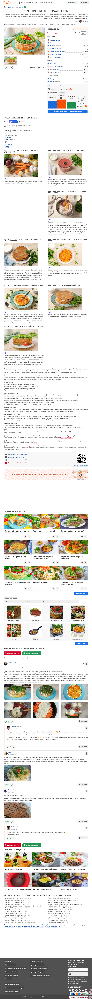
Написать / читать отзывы (16, 457)
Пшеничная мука (55, 54)
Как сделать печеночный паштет (45, 869)
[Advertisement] (24, 83)
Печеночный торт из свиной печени (15, 557)
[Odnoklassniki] (77, 994)
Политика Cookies (11, 972)
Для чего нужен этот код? (80, 465)
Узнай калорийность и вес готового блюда (68, 111)
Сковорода (8, 144)
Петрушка (53, 79)
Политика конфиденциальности (16, 968)
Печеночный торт (14, 620)
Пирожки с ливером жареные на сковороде (73, 557)
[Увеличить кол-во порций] (87, 32)
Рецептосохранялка (27, 2)
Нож (6, 134)
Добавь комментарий (32, 653)
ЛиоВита (85, 21)
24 (8, 822)
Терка (7, 146)
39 (8, 721)
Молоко (52, 45)
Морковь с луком (78, 639)
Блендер (8, 137)
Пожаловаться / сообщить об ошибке (19, 463)
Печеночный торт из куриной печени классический (44, 532)
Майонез (53, 63)
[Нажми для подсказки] (70, 89)
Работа (42, 2)
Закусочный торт (56, 620)
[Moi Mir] (79, 994)
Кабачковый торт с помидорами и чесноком (17, 583)
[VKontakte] (72, 994)
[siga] (6, 753)
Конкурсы (49, 2)
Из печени (35, 620)
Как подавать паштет (69, 889)
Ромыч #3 (11, 790)
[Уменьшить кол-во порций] (87, 34)
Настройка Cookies (11, 975)
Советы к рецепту (55, 24)
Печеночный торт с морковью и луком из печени (17, 532)
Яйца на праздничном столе (68, 601)
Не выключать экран (81, 29)
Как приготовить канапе (13, 869)
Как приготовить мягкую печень (73, 869)
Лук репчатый (54, 69)
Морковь (53, 72)
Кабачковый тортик (40, 582)
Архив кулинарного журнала (40, 975)
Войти (85, 2)
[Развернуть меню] (90, 997)
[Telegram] (87, 994)
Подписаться (79, 974)
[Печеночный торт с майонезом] (10, 60)
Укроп (52, 81)
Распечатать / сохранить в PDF (17, 460)
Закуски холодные (78, 620)
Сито (6, 141)
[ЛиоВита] (8, 728)
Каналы (36, 2)
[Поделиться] (90, 993)
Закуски (14, 639)
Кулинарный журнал (37, 972)
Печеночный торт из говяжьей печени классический (72, 532)
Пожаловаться (10, 24)
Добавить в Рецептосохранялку (17, 454)
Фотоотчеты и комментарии (14, 988)
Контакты (8, 979)
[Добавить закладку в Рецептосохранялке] (39, 67)
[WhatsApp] (84, 994)
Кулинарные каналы (12, 991)
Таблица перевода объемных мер (58, 86)
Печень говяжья (55, 40)
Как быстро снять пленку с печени (18, 889)
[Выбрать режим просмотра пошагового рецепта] (6, 179)
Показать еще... (81, 593)
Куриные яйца (54, 43)
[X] (74, 994)
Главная (8, 961)
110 (8, 67)
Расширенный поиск (12, 984)
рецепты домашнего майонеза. (33, 446)
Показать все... (81, 643)
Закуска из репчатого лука (14, 601)
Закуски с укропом (33, 601)
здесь (35, 442)
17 (8, 785)
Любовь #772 (12, 662)
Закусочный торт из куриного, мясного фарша (72, 583)
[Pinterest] (82, 994)
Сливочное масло (55, 57)
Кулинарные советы (37, 965)
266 (43, 67)
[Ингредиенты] (90, 990)
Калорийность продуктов (69, 24)
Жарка (35, 639)
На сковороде (56, 639)
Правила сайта (10, 965)
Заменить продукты (53, 33)
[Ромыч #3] (6, 791)
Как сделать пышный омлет (43, 889)
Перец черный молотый (57, 51)
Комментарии (32, 24)
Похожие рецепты (21, 24)
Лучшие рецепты (36, 961)
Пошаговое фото (43, 24)
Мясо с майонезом (49, 601)
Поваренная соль (55, 48)
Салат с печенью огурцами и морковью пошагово (43, 557)
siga (9, 752)
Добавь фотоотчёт (13, 653)
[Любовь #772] (6, 663)
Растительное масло (56, 66)
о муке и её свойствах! (66, 437)
